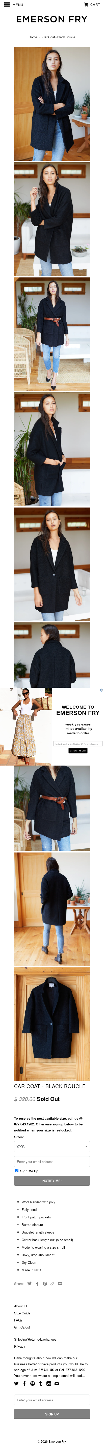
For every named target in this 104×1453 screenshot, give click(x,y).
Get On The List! (78, 750)
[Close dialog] (101, 690)
